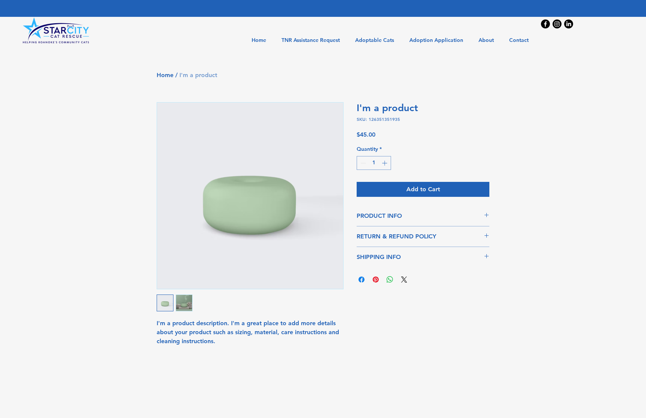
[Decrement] (362, 163)
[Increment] (385, 163)
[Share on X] (404, 279)
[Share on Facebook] (361, 279)
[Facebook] (545, 23)
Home (165, 75)
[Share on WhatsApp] (389, 279)
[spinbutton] (374, 163)
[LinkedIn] (568, 23)
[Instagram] (557, 23)
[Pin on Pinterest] (375, 279)
